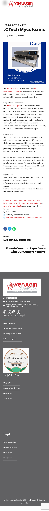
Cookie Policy (7, 452)
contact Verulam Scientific (12, 206)
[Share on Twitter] (10, 229)
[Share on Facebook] (5, 229)
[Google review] (16, 420)
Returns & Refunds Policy (11, 388)
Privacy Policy (7, 458)
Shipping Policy (8, 383)
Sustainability (7, 393)
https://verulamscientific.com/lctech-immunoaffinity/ (22, 203)
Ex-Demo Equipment (9, 339)
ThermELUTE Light (13, 88)
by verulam (19, 35)
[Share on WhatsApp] (14, 229)
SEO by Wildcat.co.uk (30, 500)
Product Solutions (9, 323)
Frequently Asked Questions (12, 334)
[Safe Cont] (17, 480)
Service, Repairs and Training (12, 328)
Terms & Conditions (9, 442)
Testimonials (7, 398)
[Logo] (16, 360)
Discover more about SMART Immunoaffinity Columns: (22, 200)
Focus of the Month (16, 25)
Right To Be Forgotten (10, 447)
